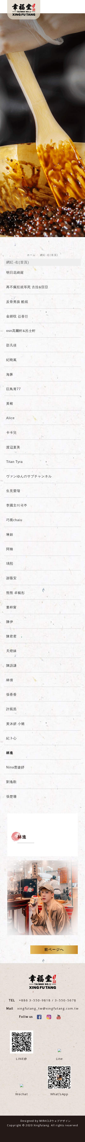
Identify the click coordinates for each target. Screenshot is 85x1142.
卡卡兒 (11, 432)
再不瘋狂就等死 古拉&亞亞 (27, 287)
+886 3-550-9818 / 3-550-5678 (47, 1000)
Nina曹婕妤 (15, 767)
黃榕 (9, 403)
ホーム (31, 255)
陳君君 (11, 636)
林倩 (9, 680)
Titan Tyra (14, 462)
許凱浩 (11, 709)
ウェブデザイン (61, 1121)
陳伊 (9, 622)
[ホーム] (23, 9)
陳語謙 (11, 665)
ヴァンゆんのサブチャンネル (29, 476)
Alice (10, 418)
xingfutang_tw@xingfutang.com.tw (48, 1008)
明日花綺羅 (15, 272)
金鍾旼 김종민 (17, 316)
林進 (9, 753)
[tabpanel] (42, 125)
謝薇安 (11, 578)
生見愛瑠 (13, 491)
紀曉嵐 (11, 360)
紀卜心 (11, 738)
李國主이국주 (16, 505)
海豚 (9, 374)
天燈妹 (11, 651)
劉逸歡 (11, 782)
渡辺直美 (13, 447)
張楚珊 (11, 796)
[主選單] (72, 7)
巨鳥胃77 (13, 389)
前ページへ (54, 950)
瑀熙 (9, 563)
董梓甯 (11, 607)
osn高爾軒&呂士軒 (21, 331)
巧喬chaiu (14, 520)
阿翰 (9, 549)
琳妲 (9, 534)
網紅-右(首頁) (49, 255)
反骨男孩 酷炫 (17, 301)
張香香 (11, 694)
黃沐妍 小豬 (15, 724)
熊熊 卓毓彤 (15, 593)
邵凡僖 (11, 345)
